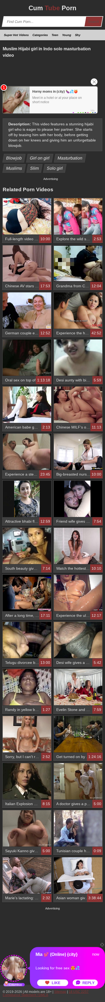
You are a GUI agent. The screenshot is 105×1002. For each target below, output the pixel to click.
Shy (78, 35)
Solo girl (55, 168)
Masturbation (70, 158)
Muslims (14, 168)
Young (67, 35)
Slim (34, 168)
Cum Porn (52, 8)
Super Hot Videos (16, 35)
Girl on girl (40, 158)
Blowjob (14, 158)
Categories (40, 35)
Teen (55, 35)
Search (94, 22)
